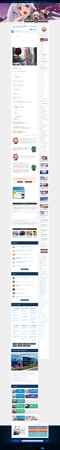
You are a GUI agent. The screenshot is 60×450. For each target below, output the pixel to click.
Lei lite (45, 115)
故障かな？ (44, 136)
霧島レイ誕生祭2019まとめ (43, 293)
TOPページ (14, 2)
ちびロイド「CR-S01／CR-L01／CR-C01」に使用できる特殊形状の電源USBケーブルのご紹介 (33, 331)
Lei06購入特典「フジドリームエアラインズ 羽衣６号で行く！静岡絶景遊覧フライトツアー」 (44, 264)
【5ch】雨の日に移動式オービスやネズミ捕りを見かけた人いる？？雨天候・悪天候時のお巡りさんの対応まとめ (16, 336)
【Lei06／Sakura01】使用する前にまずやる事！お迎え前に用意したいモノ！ (32, 328)
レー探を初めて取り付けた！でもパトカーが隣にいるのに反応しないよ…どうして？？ (16, 328)
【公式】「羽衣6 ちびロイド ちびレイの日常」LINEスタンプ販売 (23, 265)
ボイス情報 (41, 131)
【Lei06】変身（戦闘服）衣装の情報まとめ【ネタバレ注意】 (24, 313)
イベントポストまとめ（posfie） (44, 280)
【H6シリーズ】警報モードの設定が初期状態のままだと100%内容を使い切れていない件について (33, 337)
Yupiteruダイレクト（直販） (43, 313)
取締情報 (43, 147)
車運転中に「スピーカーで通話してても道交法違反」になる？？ (24, 339)
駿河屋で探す (38, 434)
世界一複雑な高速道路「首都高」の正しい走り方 (24, 334)
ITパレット (44, 127)
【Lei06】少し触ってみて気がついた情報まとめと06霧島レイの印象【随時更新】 (16, 315)
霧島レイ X (41, 300)
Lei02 (42, 115)
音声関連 (43, 131)
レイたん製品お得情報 (26, 343)
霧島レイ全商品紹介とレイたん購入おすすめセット (16, 312)
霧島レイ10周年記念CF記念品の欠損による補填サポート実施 (19, 377)
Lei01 (44, 115)
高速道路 (46, 147)
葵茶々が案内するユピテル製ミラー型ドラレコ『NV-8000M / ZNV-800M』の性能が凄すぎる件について (44, 227)
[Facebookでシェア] (34, 29)
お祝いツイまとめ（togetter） (44, 287)
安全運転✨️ (41, 147)
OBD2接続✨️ (41, 136)
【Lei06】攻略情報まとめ (42, 56)
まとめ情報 (41, 101)
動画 (45, 141)
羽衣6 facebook (41, 312)
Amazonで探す (37, 429)
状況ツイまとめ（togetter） (43, 265)
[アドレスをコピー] (32, 29)
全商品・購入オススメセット (43, 48)
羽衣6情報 (41, 89)
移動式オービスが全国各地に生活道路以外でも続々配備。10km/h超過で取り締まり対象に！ (16, 331)
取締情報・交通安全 (42, 93)
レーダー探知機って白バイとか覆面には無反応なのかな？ (16, 333)
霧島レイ (41, 106)
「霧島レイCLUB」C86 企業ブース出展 (44, 303)
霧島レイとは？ (41, 46)
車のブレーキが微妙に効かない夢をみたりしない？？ (24, 336)
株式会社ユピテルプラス (42, 324)
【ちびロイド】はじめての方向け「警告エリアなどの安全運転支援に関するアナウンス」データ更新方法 (32, 334)
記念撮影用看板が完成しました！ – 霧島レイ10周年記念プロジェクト (20, 375)
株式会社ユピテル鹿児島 (42, 325)
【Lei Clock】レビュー (42, 79)
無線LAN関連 (44, 137)
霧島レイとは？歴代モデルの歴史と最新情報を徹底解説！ (16, 310)
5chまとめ (41, 88)
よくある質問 (41, 47)
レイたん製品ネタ (33, 343)
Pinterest (46, 40)
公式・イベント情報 (42, 84)
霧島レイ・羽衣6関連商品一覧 (38, 424)
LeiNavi (41, 116)
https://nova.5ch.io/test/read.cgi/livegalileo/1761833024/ (31, 135)
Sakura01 (43, 117)
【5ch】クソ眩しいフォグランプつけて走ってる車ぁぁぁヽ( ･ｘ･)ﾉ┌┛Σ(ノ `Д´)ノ (36, 236)
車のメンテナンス (41, 152)
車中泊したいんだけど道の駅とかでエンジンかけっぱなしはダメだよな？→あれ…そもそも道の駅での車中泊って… (24, 316)
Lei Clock (43, 116)
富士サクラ (46, 106)
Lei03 (40, 115)
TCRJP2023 (41, 127)
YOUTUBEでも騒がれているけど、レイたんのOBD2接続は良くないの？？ (33, 310)
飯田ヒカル (41, 111)
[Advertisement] (31, 40)
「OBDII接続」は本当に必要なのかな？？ (32, 315)
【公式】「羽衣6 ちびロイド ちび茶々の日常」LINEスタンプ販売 (23, 254)
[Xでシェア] (30, 29)
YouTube (42, 40)
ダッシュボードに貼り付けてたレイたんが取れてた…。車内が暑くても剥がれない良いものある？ (24, 320)
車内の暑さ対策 (41, 138)
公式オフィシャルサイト (33, 2)
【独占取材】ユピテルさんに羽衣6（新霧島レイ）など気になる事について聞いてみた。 (16, 321)
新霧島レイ (43, 106)
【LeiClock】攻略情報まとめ (43, 59)
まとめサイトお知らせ (42, 83)
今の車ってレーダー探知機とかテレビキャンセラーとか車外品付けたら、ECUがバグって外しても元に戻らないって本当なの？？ (32, 318)
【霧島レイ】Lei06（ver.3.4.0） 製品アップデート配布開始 (16, 318)
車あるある (45, 152)
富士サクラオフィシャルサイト (43, 308)
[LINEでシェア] (33, 29)
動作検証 (46, 136)
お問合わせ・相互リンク (45, 2)
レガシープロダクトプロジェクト (43, 126)
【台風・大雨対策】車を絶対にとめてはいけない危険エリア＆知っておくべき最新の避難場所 (44, 222)
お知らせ (41, 100)
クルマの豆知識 (41, 94)
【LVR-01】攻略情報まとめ (43, 58)
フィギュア (41, 142)
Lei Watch (45, 116)
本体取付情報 (41, 137)
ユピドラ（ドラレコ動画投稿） (43, 316)
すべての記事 (20, 2)
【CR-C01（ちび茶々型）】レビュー (43, 69)
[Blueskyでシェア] (29, 29)
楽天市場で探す (37, 431)
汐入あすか (46, 111)
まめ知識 (46, 101)
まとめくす (41, 337)
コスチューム (46, 131)
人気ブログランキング (42, 333)
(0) (12, 31)
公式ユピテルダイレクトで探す (38, 426)
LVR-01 (41, 117)
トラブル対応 (44, 101)
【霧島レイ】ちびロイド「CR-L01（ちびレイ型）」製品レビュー (23, 281)
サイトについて (39, 2)
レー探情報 (45, 100)
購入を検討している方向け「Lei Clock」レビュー (21, 289)
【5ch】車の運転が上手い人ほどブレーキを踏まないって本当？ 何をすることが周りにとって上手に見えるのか (24, 328)
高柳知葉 (43, 111)
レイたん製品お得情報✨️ (42, 130)
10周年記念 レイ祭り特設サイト (43, 304)
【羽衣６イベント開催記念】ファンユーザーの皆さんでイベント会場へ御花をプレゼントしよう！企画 (44, 275)
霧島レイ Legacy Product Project (43, 299)
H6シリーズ (45, 117)
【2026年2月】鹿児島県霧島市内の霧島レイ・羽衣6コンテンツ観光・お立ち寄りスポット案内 (22, 380)
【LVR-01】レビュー (42, 77)
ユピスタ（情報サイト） (42, 317)
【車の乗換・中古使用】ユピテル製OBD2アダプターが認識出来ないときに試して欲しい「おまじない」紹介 (33, 313)
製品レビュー (19, 343)
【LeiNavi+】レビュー (42, 78)
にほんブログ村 (44, 249)
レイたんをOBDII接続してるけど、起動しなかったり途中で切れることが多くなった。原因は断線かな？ (33, 322)
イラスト (43, 141)
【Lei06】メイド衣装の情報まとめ (24, 311)
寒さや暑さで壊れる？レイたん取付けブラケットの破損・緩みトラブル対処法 (32, 340)
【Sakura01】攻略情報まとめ (43, 57)
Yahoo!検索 (27, 2)
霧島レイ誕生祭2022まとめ (43, 288)
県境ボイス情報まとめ (42, 66)
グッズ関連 (41, 141)
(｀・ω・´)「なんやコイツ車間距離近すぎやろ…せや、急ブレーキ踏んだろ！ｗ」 (24, 332)
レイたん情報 (14, 343)
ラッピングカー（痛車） (45, 142)
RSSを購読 (42, 41)
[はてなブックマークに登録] (35, 29)
